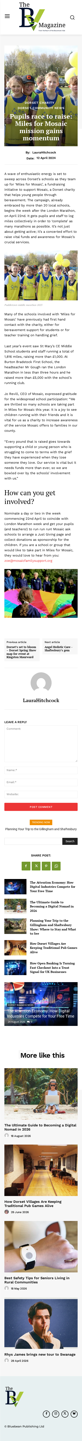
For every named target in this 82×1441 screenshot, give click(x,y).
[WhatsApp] (56, 866)
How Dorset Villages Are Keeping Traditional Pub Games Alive (53, 947)
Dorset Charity (39, 102)
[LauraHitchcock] (41, 682)
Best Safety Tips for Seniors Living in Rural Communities (37, 1280)
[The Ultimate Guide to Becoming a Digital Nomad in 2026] (15, 906)
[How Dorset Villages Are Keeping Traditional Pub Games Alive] (15, 947)
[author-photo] (7, 1135)
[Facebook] (26, 866)
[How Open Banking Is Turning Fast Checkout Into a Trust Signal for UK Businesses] (15, 967)
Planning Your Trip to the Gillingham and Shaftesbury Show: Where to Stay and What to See (53, 926)
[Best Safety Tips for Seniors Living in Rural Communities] (41, 1246)
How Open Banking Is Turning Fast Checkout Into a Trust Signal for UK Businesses (52, 967)
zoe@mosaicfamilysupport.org (28, 561)
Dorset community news (41, 107)
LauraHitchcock (44, 152)
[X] (36, 866)
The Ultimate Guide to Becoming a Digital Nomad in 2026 (52, 906)
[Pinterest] (46, 866)
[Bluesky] (74, 1414)
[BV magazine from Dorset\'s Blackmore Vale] (42, 16)
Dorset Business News (20, 1005)
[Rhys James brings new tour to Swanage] (41, 1323)
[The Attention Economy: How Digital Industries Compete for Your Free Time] (15, 886)
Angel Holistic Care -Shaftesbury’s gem (58, 648)
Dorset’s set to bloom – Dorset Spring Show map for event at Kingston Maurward (21, 652)
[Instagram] (55, 1414)
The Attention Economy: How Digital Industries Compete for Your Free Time (52, 886)
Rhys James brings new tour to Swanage (39, 1354)
